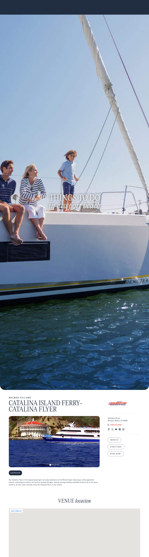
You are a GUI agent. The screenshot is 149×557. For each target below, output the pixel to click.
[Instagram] (123, 429)
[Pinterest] (120, 429)
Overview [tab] (15, 473)
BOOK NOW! (115, 454)
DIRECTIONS (116, 447)
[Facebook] (109, 429)
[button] (50, 465)
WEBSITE (114, 440)
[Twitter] (112, 429)
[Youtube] (116, 429)
